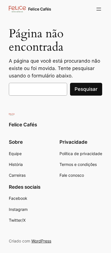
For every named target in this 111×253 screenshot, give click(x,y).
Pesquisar (86, 89)
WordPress (41, 240)
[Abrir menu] (98, 9)
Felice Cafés (39, 9)
